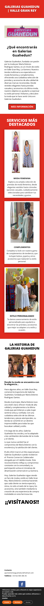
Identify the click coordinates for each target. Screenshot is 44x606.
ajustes (4, 598)
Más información (22, 106)
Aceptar (6, 602)
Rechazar (17, 602)
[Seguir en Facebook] (22, 584)
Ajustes (28, 602)
